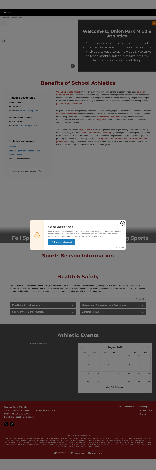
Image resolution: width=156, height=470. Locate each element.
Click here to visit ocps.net (61, 242)
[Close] (122, 223)
